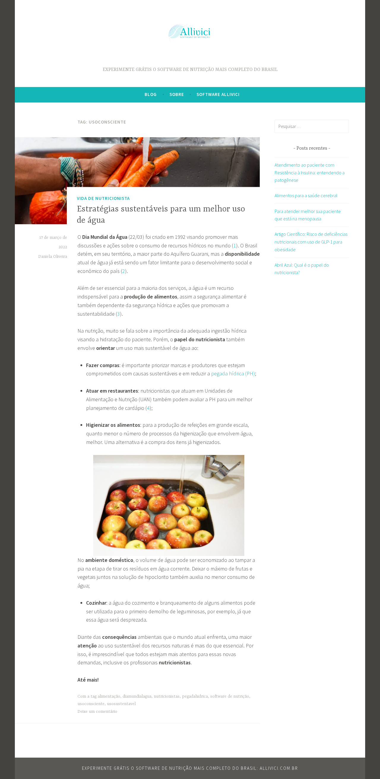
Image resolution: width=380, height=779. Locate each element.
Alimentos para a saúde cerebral (306, 195)
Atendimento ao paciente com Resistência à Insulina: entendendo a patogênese (310, 172)
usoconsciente (90, 703)
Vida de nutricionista (103, 198)
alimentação (109, 696)
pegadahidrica (195, 696)
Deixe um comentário (97, 711)
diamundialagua (137, 696)
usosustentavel (121, 703)
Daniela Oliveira (52, 256)
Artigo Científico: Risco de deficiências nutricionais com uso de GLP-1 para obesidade (311, 241)
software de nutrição (229, 696)
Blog (151, 94)
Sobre (177, 94)
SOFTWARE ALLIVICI (218, 94)
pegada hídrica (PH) (233, 373)
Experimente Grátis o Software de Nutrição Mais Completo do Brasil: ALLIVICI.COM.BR (190, 768)
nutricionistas (167, 696)
